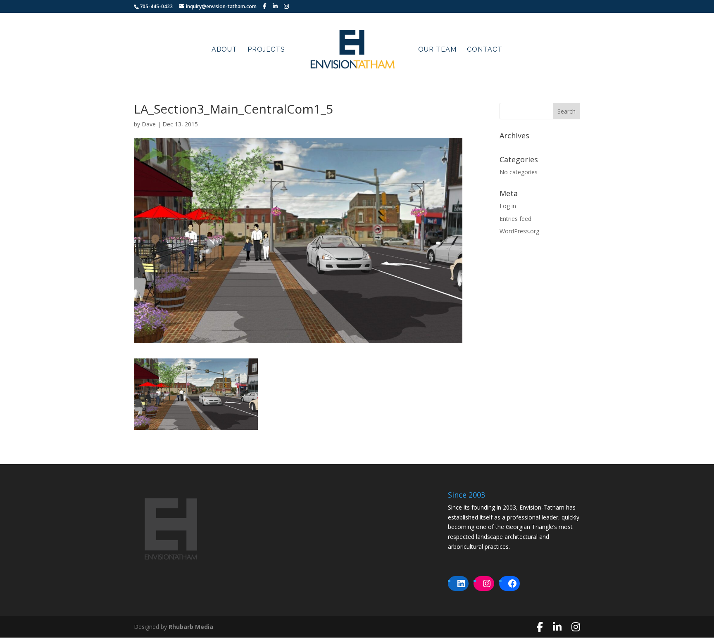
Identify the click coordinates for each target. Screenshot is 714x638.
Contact (484, 50)
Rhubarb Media (191, 627)
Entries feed (515, 219)
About (224, 50)
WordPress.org (519, 231)
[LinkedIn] (275, 6)
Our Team (437, 50)
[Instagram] (286, 6)
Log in (508, 206)
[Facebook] (265, 6)
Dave (149, 124)
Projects (266, 50)
